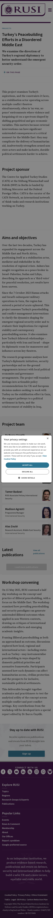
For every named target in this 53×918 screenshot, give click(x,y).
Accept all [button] (27, 465)
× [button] (47, 438)
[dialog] (26, 459)
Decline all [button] (27, 472)
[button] (26, 477)
